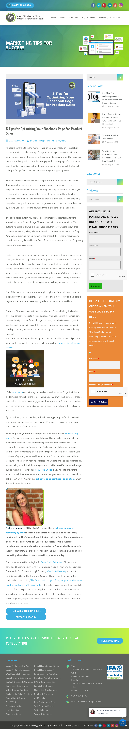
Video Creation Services (17, 690)
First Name (94, 232)
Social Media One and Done (46, 665)
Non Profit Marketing (44, 694)
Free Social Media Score (45, 702)
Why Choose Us (76, 17)
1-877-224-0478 (21, 5)
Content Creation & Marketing (20, 682)
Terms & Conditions (43, 714)
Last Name (93, 245)
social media (17, 392)
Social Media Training (44, 670)
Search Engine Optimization (18, 678)
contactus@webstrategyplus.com (86, 701)
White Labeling (41, 710)
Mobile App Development (45, 690)
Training (102, 17)
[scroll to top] (126, 725)
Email (92, 258)
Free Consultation (14, 706)
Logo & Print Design (43, 686)
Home (53, 17)
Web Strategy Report (44, 706)
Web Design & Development (18, 674)
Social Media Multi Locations (19, 670)
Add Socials (39, 698)
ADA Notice (89, 725)
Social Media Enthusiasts (52, 562)
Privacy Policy (72, 725)
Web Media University (56, 571)
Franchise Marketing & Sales (47, 678)
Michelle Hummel (14, 528)
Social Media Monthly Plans (18, 665)
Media (63, 17)
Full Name (94, 359)
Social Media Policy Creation (19, 694)
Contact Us (115, 17)
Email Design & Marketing (46, 674)
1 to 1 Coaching (12, 710)
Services (91, 17)
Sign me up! (95, 286)
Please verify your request (101, 385)
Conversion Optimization (17, 686)
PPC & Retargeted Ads (44, 682)
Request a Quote (43, 469)
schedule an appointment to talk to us (55, 478)
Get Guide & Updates (98, 402)
